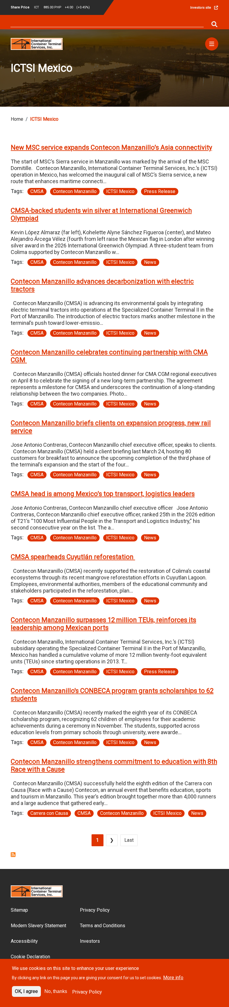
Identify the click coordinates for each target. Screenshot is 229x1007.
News (150, 262)
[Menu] (211, 43)
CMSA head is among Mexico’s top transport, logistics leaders (103, 494)
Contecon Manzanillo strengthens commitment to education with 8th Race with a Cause (114, 765)
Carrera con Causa (49, 813)
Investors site (200, 8)
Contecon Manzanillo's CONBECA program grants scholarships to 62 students (112, 694)
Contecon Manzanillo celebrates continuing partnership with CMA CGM (109, 356)
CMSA (37, 191)
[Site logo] (37, 43)
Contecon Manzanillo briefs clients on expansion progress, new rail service (111, 426)
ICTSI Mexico (120, 191)
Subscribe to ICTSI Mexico (13, 854)
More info (173, 977)
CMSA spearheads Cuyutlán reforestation (73, 557)
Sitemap (19, 910)
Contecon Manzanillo (75, 191)
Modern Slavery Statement (38, 925)
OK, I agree (26, 991)
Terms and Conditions (102, 925)
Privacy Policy (95, 910)
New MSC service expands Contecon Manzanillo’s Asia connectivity (111, 147)
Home (17, 119)
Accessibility (24, 941)
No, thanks (55, 991)
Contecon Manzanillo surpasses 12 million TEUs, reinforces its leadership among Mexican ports (103, 623)
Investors (90, 941)
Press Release (159, 191)
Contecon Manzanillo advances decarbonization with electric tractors (102, 285)
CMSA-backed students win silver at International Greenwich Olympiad (101, 214)
